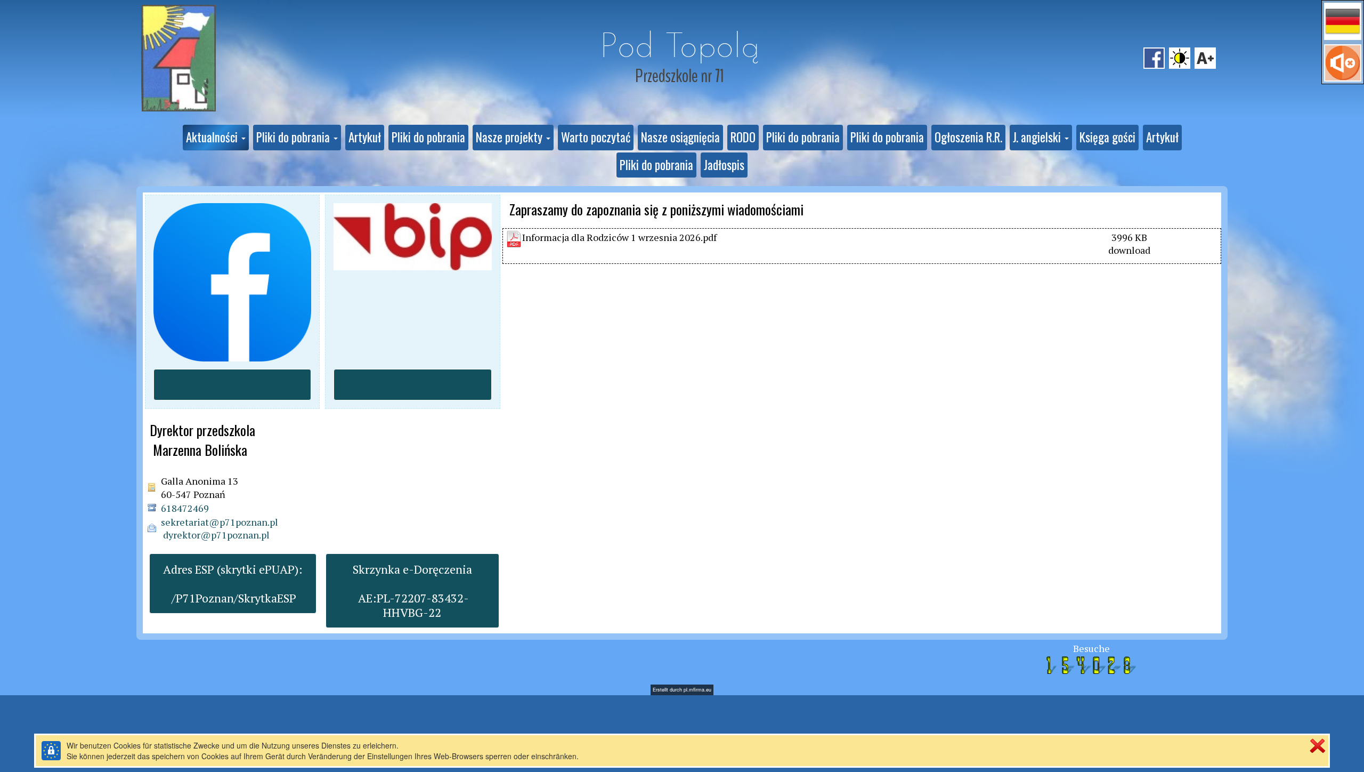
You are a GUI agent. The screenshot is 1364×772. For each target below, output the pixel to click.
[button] (1342, 21)
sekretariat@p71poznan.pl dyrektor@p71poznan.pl (219, 528)
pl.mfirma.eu (697, 689)
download (1129, 250)
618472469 (185, 508)
